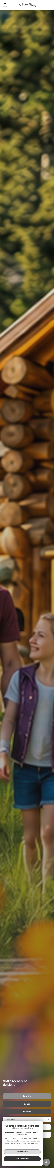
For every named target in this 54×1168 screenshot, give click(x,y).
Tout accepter (22, 1159)
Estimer (27, 1111)
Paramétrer (22, 1152)
